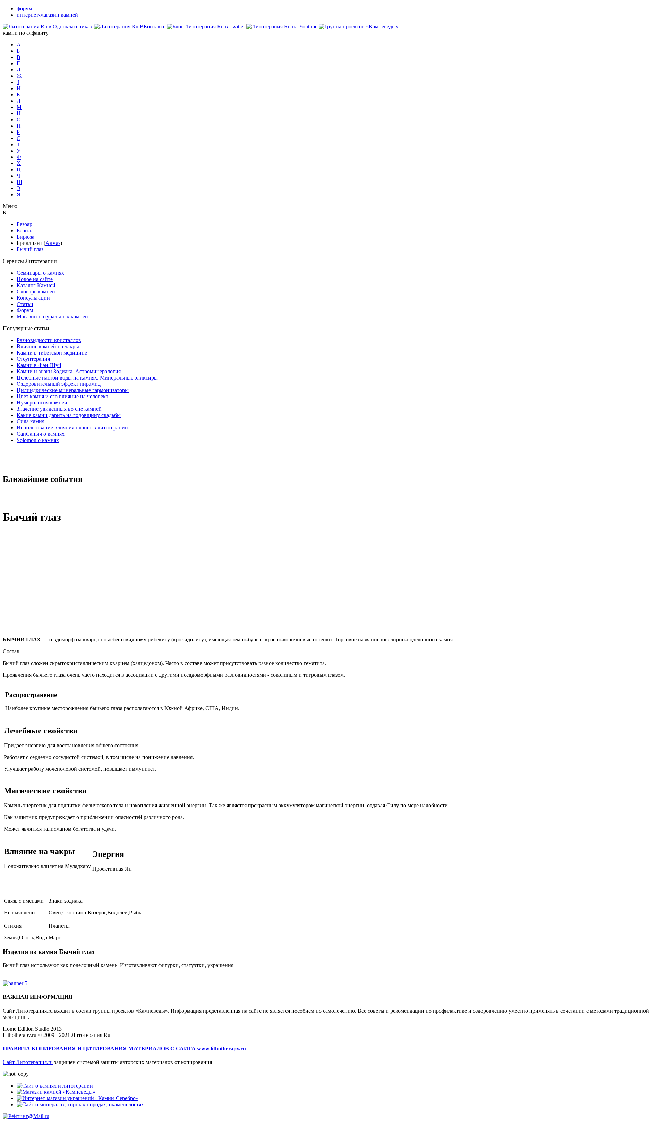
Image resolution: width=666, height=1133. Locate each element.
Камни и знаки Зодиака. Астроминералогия (69, 371)
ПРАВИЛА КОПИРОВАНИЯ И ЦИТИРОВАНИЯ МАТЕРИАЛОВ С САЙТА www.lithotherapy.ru (124, 1048)
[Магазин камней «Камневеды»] (56, 1092)
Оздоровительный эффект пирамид (59, 384)
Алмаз (52, 243)
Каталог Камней (36, 285)
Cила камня (30, 421)
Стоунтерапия (33, 359)
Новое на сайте (35, 279)
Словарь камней (36, 292)
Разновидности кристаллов (49, 340)
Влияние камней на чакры (48, 346)
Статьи (25, 304)
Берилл (25, 230)
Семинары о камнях (40, 273)
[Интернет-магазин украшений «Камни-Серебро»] (77, 1098)
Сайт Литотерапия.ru (28, 1062)
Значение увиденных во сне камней (59, 409)
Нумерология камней (42, 403)
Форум (25, 310)
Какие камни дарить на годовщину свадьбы (69, 415)
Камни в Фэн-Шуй (39, 365)
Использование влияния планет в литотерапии (72, 428)
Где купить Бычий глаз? (31, 977)
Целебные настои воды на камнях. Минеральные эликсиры (87, 378)
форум (24, 8)
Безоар (24, 224)
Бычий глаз (30, 249)
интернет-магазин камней (47, 15)
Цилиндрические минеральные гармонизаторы (73, 390)
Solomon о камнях (38, 440)
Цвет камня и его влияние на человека (62, 396)
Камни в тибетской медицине (52, 353)
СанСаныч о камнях (41, 434)
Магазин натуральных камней (52, 317)
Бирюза (25, 237)
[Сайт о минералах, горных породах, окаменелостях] (80, 1104)
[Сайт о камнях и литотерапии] (55, 1086)
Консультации (33, 298)
